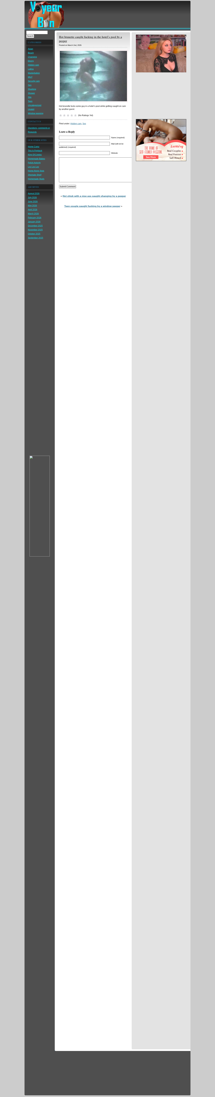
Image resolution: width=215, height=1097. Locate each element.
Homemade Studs (36, 179)
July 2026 (32, 197)
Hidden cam (33, 65)
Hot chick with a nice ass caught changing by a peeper (94, 196)
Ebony (31, 61)
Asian (30, 49)
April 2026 (32, 209)
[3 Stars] (68, 115)
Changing (32, 57)
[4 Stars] (71, 115)
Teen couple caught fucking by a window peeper (92, 206)
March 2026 (33, 213)
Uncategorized (34, 105)
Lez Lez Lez (33, 167)
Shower (31, 93)
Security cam (34, 81)
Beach (31, 53)
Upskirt (31, 109)
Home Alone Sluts (36, 171)
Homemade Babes (36, 159)
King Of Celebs (35, 155)
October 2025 (34, 234)
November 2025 (35, 230)
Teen (30, 101)
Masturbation (34, 73)
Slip (29, 97)
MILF (30, 77)
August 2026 (33, 193)
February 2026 (34, 218)
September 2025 (35, 238)
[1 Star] (60, 115)
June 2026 (33, 201)
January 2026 (34, 222)
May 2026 (32, 205)
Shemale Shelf (34, 175)
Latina (31, 69)
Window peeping (35, 113)
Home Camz (33, 146)
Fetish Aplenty (34, 163)
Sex (29, 85)
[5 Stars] (75, 115)
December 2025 (35, 226)
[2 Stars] (64, 115)
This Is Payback (35, 150)
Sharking (32, 89)
